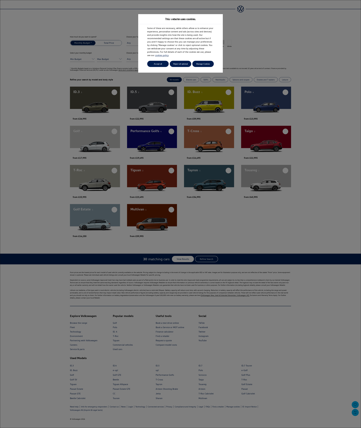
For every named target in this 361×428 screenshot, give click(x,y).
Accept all (158, 64)
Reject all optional (180, 64)
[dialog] (180, 214)
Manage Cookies (203, 64)
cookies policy (162, 55)
